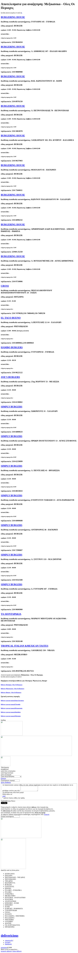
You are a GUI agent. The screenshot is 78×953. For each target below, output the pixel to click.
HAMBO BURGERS (12, 347)
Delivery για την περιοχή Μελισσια (11, 716)
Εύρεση (3, 778)
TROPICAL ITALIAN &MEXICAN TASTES (24, 645)
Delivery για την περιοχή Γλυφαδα (10, 704)
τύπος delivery (17, 951)
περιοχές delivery (6, 951)
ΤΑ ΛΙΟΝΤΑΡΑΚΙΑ (11, 614)
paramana (4, 947)
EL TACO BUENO (11, 317)
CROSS (5, 286)
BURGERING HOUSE (13, 17)
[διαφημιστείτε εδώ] (12, 735)
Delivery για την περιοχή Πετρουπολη (11, 708)
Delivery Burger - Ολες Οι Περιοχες (11, 692)
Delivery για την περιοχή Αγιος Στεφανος (12, 700)
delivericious (9, 935)
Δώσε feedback (6, 782)
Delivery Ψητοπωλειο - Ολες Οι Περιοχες (12, 688)
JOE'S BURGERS (10, 377)
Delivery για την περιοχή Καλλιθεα (11, 712)
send (3, 796)
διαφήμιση (8, 944)
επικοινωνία (9, 940)
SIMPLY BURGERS (11, 406)
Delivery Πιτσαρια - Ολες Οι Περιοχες (11, 684)
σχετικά (7, 942)
